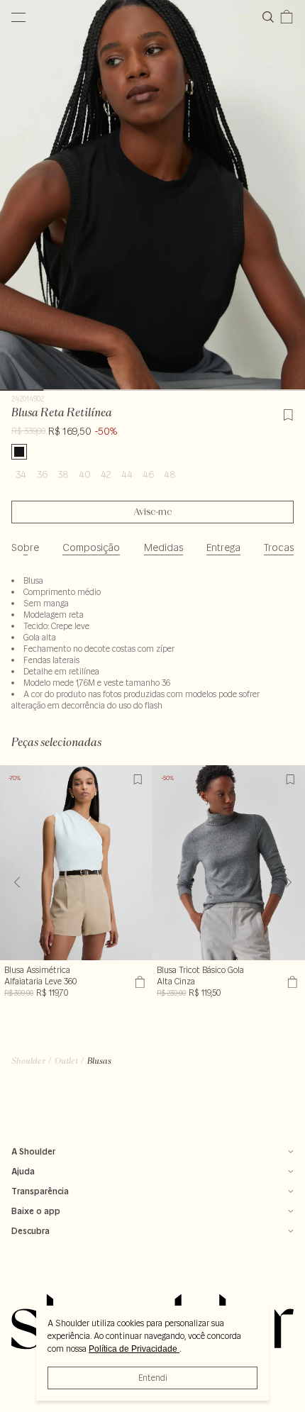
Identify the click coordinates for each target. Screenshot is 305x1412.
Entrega (223, 547)
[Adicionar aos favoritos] (288, 413)
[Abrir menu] (18, 17)
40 (85, 474)
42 (106, 474)
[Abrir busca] (270, 17)
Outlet (66, 1060)
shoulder (28, 1060)
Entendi (152, 1377)
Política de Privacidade (134, 1349)
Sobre (25, 547)
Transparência (40, 1191)
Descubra (30, 1230)
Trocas (279, 547)
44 (127, 474)
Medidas (163, 547)
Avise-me (153, 512)
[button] (288, 882)
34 (21, 474)
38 (63, 474)
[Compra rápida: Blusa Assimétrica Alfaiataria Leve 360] (138, 982)
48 (170, 474)
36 (42, 474)
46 (148, 474)
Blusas (99, 1060)
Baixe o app (35, 1211)
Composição (91, 547)
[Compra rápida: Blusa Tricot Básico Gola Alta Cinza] (290, 982)
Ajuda (23, 1171)
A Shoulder (33, 1151)
